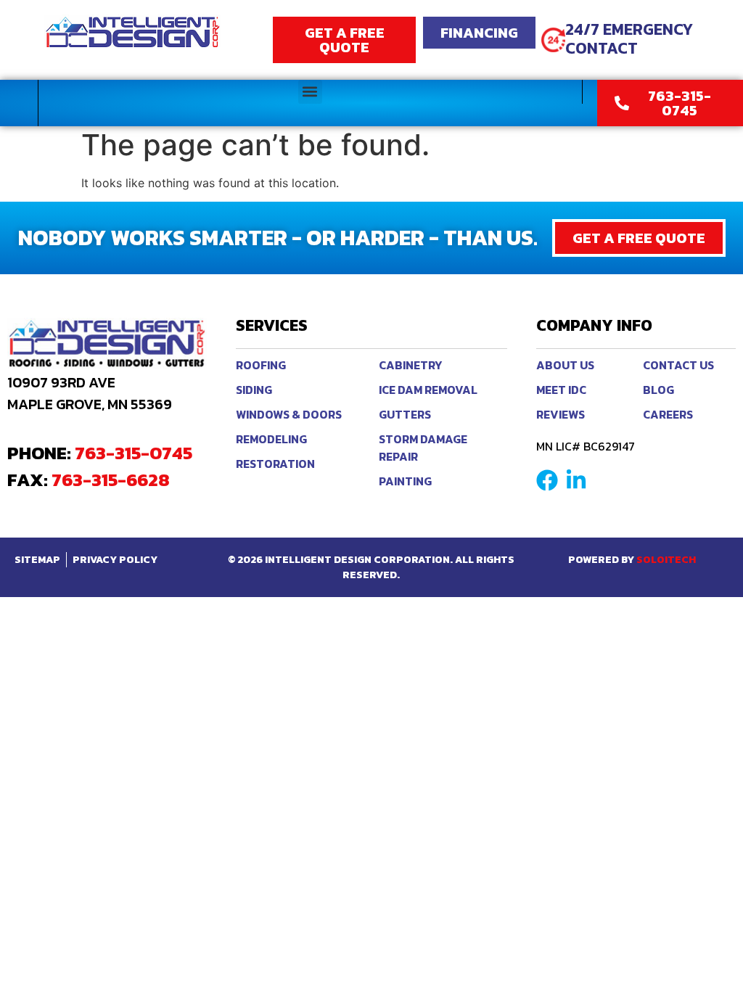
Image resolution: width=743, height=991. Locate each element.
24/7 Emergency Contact (629, 38)
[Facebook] (547, 480)
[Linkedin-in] (576, 480)
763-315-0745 (133, 452)
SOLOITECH (666, 559)
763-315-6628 (111, 479)
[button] (310, 92)
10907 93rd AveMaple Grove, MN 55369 (89, 393)
